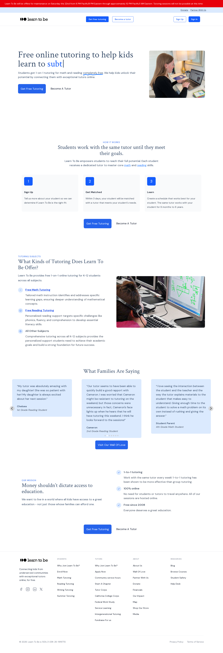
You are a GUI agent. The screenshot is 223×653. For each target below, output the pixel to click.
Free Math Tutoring (37, 290)
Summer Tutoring (65, 596)
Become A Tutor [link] (61, 88)
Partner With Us (198, 10)
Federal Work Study (105, 602)
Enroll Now (62, 571)
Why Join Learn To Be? (68, 565)
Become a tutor (123, 19)
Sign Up (180, 19)
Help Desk (176, 583)
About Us (137, 565)
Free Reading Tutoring (39, 310)
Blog (173, 565)
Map (135, 602)
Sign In (194, 19)
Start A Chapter (103, 583)
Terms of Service (195, 641)
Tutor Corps (101, 589)
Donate (184, 10)
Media (136, 614)
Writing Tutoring (65, 589)
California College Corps (107, 596)
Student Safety (178, 577)
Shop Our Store (141, 608)
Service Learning (103, 608)
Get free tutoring (97, 19)
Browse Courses (179, 571)
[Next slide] (210, 408)
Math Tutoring (64, 577)
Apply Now (100, 571)
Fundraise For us (103, 620)
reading (142, 165)
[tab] (105, 435)
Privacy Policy (176, 641)
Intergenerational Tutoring (108, 614)
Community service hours (108, 577)
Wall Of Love (139, 571)
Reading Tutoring (65, 583)
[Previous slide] (12, 408)
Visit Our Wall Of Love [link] (111, 445)
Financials (137, 589)
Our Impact (138, 596)
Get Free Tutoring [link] (32, 89)
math (127, 165)
